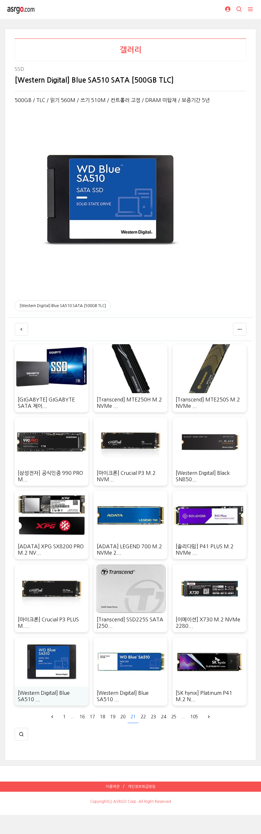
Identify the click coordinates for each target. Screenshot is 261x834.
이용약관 (113, 787)
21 (133, 716)
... (72, 716)
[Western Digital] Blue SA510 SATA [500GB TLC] (62, 306)
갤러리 (131, 50)
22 (143, 716)
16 (82, 716)
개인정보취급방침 (142, 787)
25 (173, 716)
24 (163, 716)
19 (112, 716)
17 (92, 716)
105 (194, 716)
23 (153, 716)
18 (102, 716)
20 (122, 716)
